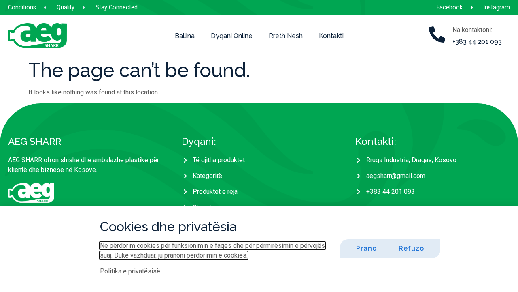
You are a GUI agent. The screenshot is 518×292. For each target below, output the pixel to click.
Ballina (185, 36)
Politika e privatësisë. (130, 271)
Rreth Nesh (286, 36)
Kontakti (331, 36)
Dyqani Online (232, 36)
